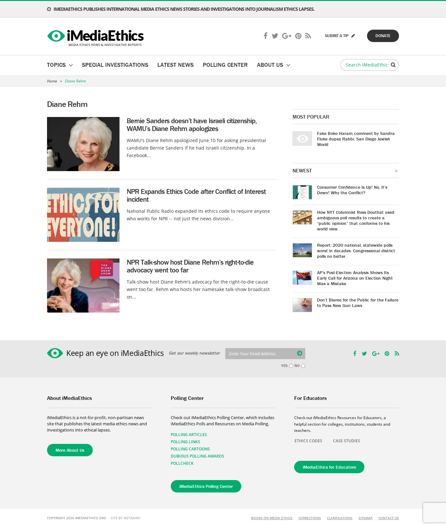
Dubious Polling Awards (197, 456)
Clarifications (340, 518)
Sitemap (365, 518)
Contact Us (388, 518)
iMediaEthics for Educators (329, 467)
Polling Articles (189, 434)
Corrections (309, 518)
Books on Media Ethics (272, 518)
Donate (382, 35)
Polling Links (185, 442)
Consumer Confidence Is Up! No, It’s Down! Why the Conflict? (352, 190)
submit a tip (337, 35)
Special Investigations (115, 64)
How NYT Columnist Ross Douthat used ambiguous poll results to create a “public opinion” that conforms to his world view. (355, 220)
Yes (284, 365)
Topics (56, 64)
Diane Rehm (75, 81)
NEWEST (302, 170)
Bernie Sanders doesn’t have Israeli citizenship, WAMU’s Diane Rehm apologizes (192, 124)
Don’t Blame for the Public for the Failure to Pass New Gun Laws (357, 302)
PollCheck (182, 463)
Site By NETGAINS (125, 518)
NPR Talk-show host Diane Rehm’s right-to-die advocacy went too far (190, 266)
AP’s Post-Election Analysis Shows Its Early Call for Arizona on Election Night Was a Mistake (355, 278)
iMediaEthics (96, 36)
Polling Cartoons (190, 449)
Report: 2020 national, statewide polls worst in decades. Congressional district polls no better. (356, 250)
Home (52, 81)
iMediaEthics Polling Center (206, 486)
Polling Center (225, 64)
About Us (270, 64)
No (297, 365)
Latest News (175, 64)
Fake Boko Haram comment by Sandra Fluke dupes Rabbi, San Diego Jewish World (356, 138)
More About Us (70, 450)
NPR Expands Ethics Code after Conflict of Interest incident (196, 195)
